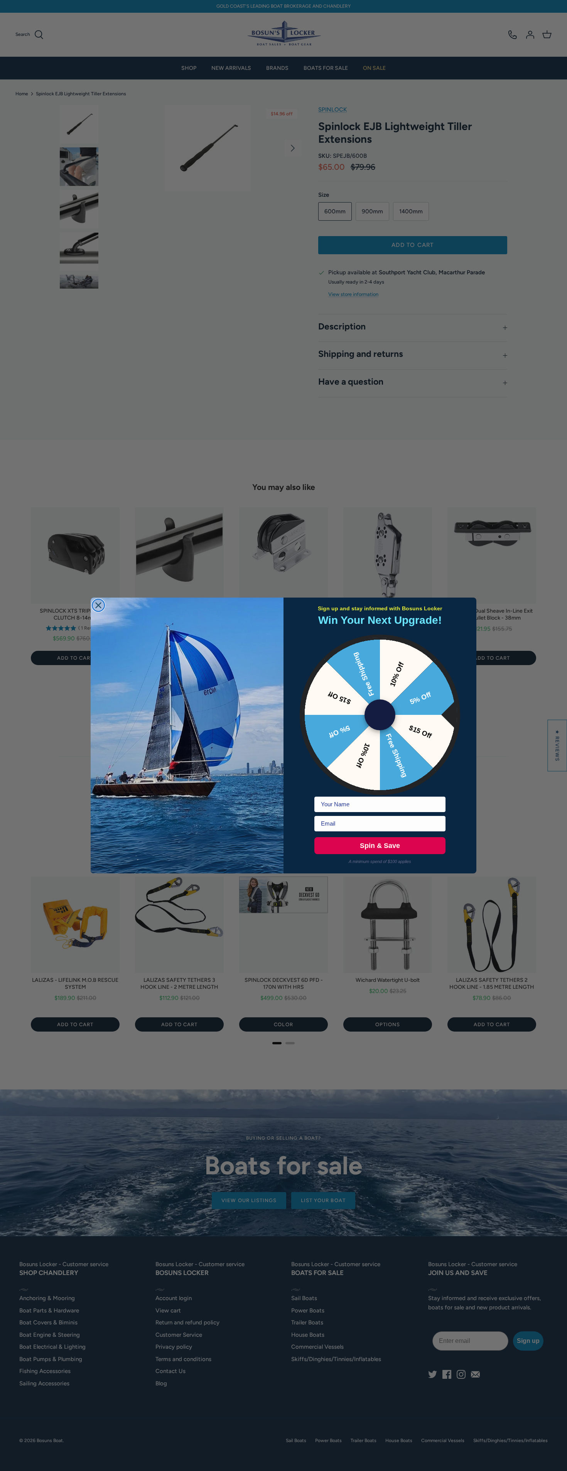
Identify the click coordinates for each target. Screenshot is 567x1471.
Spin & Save (380, 845)
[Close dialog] (98, 605)
